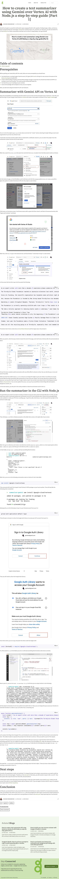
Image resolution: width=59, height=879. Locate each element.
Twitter (50, 877)
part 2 (48, 779)
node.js (11, 803)
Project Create (50, 97)
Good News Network (24, 328)
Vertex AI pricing (5, 78)
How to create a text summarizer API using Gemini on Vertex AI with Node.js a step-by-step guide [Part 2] (14, 829)
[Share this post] (58, 24)
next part (26, 775)
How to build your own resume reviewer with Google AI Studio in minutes (43, 828)
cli (11, 83)
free (34, 76)
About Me (36, 2)
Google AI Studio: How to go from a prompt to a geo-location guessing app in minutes (15, 842)
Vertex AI (5, 31)
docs (40, 741)
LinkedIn (44, 877)
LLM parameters (7, 382)
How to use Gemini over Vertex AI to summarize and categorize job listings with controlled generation (42, 843)
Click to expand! (6, 66)
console (24, 97)
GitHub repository (13, 783)
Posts (29, 2)
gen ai (5, 803)
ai (1, 803)
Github (55, 877)
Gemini (20, 29)
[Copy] (56, 287)
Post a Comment (5, 810)
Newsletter (43, 2)
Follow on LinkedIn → (51, 866)
